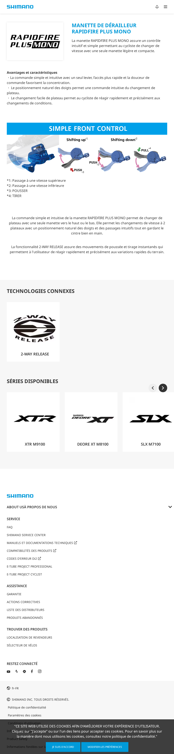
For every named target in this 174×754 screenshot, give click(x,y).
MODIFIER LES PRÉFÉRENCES (105, 747)
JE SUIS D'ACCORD (63, 747)
